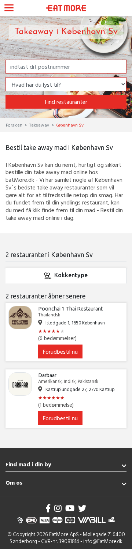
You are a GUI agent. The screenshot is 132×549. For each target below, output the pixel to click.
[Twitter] (82, 508)
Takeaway (39, 124)
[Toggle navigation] (9, 9)
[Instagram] (58, 508)
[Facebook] (48, 508)
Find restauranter (66, 101)
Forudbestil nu (60, 351)
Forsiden (14, 124)
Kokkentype (71, 275)
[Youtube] (69, 508)
